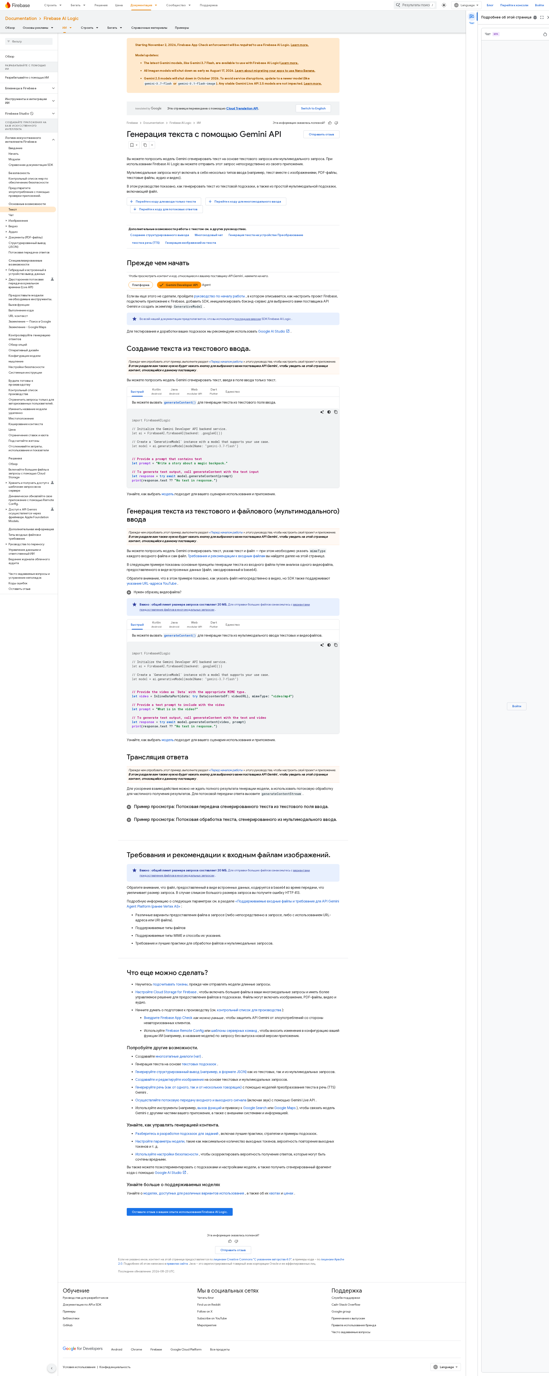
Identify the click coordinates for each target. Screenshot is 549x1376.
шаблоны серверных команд (234, 1031)
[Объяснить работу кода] (322, 412)
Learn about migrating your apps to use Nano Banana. (275, 71)
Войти (539, 5)
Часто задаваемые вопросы (351, 1332)
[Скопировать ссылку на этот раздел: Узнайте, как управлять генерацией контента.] (223, 1125)
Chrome (136, 1349)
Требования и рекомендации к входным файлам (226, 556)
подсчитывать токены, (170, 984)
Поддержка (208, 5)
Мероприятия (206, 1325)
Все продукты (220, 1349)
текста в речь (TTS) (146, 243)
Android (116, 1349)
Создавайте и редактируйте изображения (169, 1080)
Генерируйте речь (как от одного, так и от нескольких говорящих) (188, 1087)
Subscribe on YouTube (212, 1318)
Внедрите (168, 1018)
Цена (119, 5)
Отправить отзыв (321, 134)
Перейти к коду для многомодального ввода (244, 201)
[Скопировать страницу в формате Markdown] (145, 145)
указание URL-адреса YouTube (151, 583)
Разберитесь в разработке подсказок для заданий (176, 1134)
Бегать (75, 5)
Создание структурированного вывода (159, 235)
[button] (25, 88)
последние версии (248, 319)
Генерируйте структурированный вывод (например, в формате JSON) (191, 1072)
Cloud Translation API (242, 108)
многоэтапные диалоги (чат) (178, 1056)
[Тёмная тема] (329, 412)
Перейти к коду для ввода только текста (163, 201)
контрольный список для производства (249, 1010)
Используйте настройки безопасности (166, 1154)
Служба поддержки (346, 1298)
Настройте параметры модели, (160, 1141)
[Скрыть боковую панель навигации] (51, 1368)
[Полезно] (330, 123)
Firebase (132, 123)
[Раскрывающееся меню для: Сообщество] (191, 5)
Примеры (182, 28)
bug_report (535, 17)
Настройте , (166, 992)
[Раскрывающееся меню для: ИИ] (72, 28)
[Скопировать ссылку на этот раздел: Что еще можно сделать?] (212, 973)
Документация (141, 5)
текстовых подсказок (199, 1064)
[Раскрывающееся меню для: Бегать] (85, 5)
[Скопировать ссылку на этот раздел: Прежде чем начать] (193, 263)
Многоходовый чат (209, 235)
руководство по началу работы (219, 296)
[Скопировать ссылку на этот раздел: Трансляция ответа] (192, 757)
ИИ (64, 28)
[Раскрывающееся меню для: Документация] (157, 5)
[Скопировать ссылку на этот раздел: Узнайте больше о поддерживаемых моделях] (224, 1184)
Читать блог (205, 1298)
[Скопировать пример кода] (335, 412)
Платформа (140, 285)
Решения (101, 5)
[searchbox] (29, 41)
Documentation (21, 18)
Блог (490, 5)
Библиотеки (71, 1318)
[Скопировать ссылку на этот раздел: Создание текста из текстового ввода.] (255, 349)
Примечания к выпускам (348, 1318)
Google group (341, 1311)
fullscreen (541, 17)
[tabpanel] (233, 444)
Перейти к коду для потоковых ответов (165, 209)
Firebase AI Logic (61, 18)
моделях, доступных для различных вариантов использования (193, 1193)
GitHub (67, 1325)
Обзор (10, 28)
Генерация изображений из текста (190, 243)
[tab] (137, 391)
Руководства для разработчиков (85, 1298)
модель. (168, 494)
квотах (274, 1193)
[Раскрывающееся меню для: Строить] (62, 5)
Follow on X (205, 1311)
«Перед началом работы (226, 361)
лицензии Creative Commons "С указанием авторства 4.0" (252, 1259)
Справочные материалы (149, 28)
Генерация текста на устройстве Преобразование (266, 235)
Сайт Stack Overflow (346, 1304)
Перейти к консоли (514, 5)
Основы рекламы (35, 28)
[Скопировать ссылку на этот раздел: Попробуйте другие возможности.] (202, 1048)
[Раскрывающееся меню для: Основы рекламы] (53, 28)
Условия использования (79, 1367)
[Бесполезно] (336, 123)
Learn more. (300, 45)
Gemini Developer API (182, 285)
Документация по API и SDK (82, 1304)
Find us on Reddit (208, 1304)
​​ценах (288, 1193)
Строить (50, 5)
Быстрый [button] (137, 392)
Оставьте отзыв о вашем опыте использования (180, 1212)
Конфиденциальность (115, 1367)
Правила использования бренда (354, 1325)
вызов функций (210, 1108)
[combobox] (415, 5)
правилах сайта (177, 1263)
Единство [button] (233, 392)
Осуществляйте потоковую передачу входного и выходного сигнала (190, 1100)
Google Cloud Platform (186, 1349)
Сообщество (176, 5)
